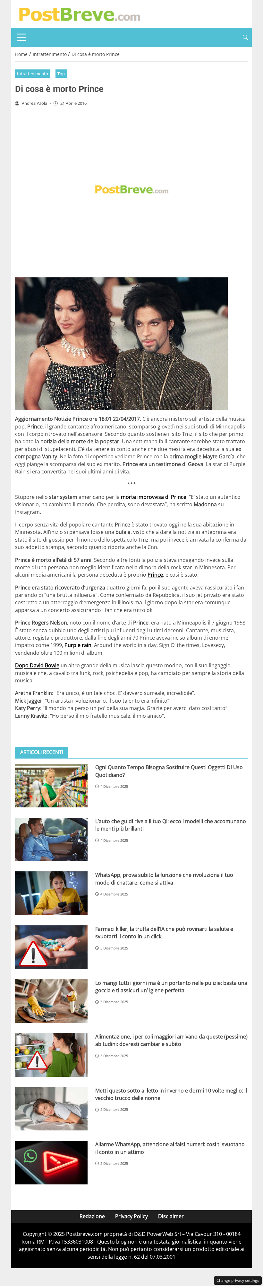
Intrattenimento (32, 73)
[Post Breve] (79, 13)
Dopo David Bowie (37, 665)
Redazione (92, 1216)
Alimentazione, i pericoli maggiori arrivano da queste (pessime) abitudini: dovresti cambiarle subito (171, 1040)
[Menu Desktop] (21, 37)
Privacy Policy (131, 1216)
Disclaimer (171, 1216)
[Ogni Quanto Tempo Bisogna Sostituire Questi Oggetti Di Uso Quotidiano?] (51, 785)
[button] (245, 37)
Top (61, 73)
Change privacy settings (237, 1280)
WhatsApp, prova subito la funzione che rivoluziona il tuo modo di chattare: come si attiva (164, 878)
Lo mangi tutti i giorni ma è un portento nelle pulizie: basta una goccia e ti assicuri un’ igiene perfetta (171, 986)
